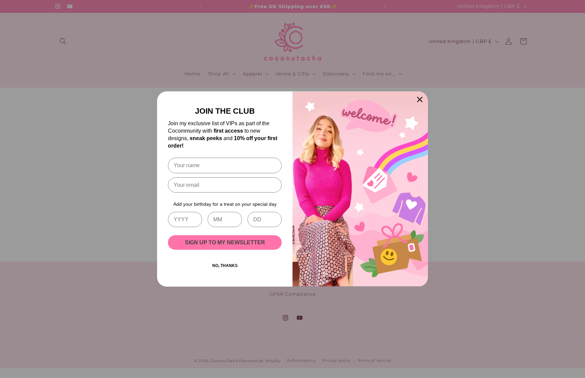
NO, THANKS (225, 265)
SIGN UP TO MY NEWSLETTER (225, 242)
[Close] (420, 99)
